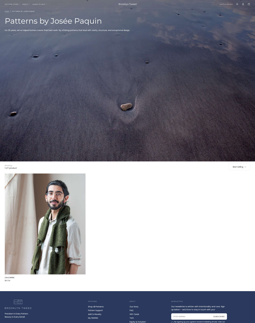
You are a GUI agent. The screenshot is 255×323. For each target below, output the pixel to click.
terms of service (135, 172)
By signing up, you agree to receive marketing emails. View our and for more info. (127, 172)
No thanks (127, 180)
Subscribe (143, 165)
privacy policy (119, 172)
